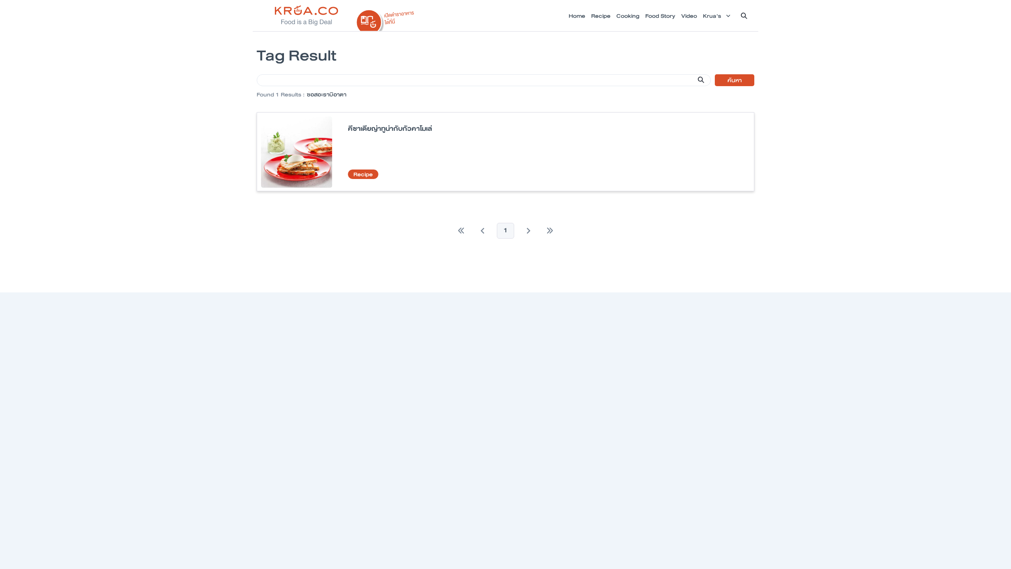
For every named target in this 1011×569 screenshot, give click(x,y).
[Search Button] (701, 80)
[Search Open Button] (744, 16)
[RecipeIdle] (385, 18)
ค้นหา (734, 80)
